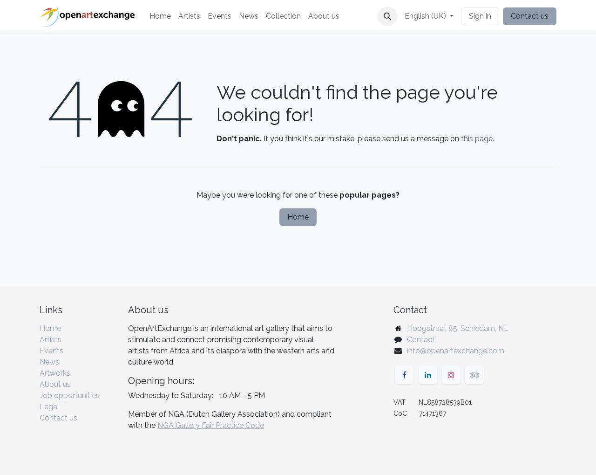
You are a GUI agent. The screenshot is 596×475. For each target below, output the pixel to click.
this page (477, 138)
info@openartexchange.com (455, 350)
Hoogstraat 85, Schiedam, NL (457, 328)
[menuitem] (160, 16)
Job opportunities (70, 395)
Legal (49, 406)
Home (298, 217)
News (49, 362)
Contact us (530, 16)
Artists (50, 339)
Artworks (55, 373)
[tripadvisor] (474, 374)
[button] (387, 16)
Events (51, 350)
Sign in (480, 16)
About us (55, 384)
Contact (421, 339)
